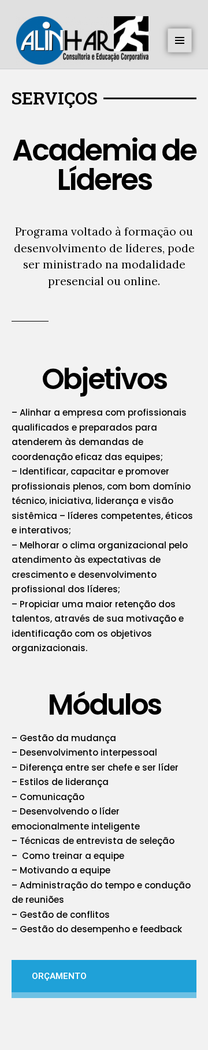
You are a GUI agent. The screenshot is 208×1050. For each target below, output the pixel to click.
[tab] (104, 979)
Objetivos (104, 378)
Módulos (104, 704)
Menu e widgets (180, 52)
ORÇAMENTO (59, 976)
